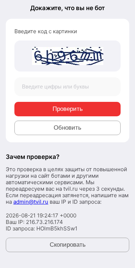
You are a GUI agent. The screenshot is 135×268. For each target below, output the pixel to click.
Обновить (67, 127)
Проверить (68, 108)
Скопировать (68, 244)
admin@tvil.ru (30, 201)
